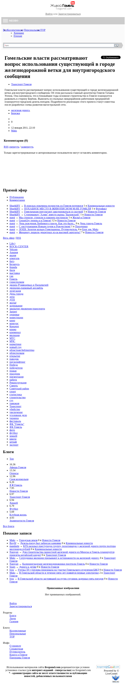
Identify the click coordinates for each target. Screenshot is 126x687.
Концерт (14, 326)
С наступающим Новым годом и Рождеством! (45, 226)
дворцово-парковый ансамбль (26, 288)
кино (12, 320)
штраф (13, 441)
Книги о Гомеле (18, 654)
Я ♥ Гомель (16, 485)
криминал (15, 332)
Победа (14, 364)
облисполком (17, 353)
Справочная (16, 648)
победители (16, 367)
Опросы (14, 473)
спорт (13, 391)
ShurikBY (15, 205)
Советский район (19, 388)
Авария (14, 252)
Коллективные (15, 30)
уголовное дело (18, 415)
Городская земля (28, 540)
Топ (12, 458)
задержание (16, 305)
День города (16, 293)
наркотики (15, 344)
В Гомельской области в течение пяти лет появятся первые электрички (59, 572)
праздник (15, 373)
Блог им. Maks (90, 229)
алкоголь (14, 258)
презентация (16, 376)
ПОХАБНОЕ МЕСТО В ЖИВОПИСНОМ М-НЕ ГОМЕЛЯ (57, 208)
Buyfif (13, 543)
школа (13, 438)
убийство (15, 409)
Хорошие (19, 33)
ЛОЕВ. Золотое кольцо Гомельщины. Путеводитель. (48, 229)
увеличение (16, 412)
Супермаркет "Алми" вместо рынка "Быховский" (52, 214)
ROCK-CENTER (19, 246)
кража (13, 329)
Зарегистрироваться (69, 13)
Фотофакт (101, 208)
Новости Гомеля (97, 211)
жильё (13, 302)
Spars (12, 566)
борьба (13, 267)
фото (12, 430)
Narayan (14, 552)
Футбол (14, 508)
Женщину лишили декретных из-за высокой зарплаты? (50, 232)
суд (11, 400)
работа (13, 379)
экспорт (14, 444)
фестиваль (15, 421)
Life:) (12, 243)
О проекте (15, 645)
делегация (15, 290)
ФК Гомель (16, 427)
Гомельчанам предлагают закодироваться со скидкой (53, 211)
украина (14, 418)
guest (12, 217)
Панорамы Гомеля (20, 657)
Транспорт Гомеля (21, 84)
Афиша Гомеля (18, 467)
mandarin (14, 546)
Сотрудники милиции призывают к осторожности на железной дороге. (59, 558)
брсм (12, 270)
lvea (12, 569)
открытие (15, 356)
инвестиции (16, 317)
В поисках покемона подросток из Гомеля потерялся (53, 205)
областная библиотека (22, 350)
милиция (15, 335)
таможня (14, 403)
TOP (42, 30)
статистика (16, 394)
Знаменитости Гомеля (22, 520)
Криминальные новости (101, 205)
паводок (14, 359)
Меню (13, 20)
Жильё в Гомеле (81, 217)
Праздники (81, 226)
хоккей (13, 436)
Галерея (14, 621)
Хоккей (14, 502)
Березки (15, 113)
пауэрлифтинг (17, 362)
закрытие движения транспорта (27, 308)
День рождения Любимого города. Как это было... (47, 223)
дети (12, 296)
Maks (14, 130)
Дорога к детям (27, 566)
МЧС (12, 341)
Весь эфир (8, 238)
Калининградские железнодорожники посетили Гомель (53, 563)
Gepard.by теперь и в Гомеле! (35, 220)
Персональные (32, 30)
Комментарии (17, 200)
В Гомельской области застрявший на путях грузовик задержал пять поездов (61, 578)
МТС (12, 338)
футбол (14, 433)
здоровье (14, 314)
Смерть (14, 385)
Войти (49, 13)
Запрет (13, 311)
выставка (15, 273)
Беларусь (15, 264)
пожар (13, 370)
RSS (6, 146)
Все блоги (8, 526)
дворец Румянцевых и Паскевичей (29, 285)
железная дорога (20, 110)
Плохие (18, 36)
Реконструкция (18, 382)
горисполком (17, 282)
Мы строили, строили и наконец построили (43, 217)
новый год (15, 347)
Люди (13, 618)
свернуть (14, 146)
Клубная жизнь (18, 514)
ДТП (12, 299)
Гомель (13, 279)
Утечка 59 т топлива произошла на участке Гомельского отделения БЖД (58, 569)
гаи (11, 276)
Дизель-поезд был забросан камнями (40, 543)
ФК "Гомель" (17, 424)
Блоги (13, 615)
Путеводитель (17, 651)
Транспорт (15, 406)
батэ (12, 261)
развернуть (27, 146)
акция (13, 255)
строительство (18, 397)
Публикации (17, 197)
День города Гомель (91, 223)
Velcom (13, 249)
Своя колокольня (19, 479)
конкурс (14, 323)
